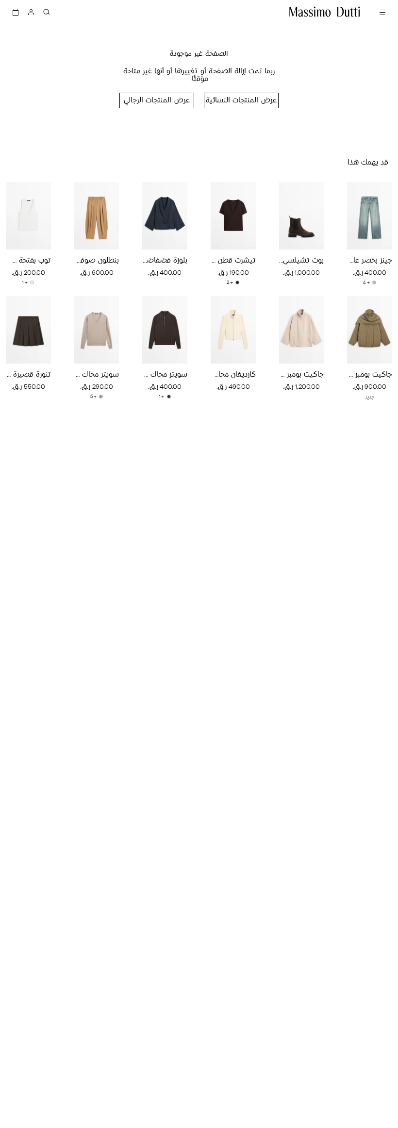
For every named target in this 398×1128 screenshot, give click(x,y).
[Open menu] (382, 11)
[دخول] (31, 11)
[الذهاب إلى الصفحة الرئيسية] (324, 11)
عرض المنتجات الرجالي (156, 101)
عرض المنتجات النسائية (241, 101)
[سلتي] (15, 11)
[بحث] (46, 11)
